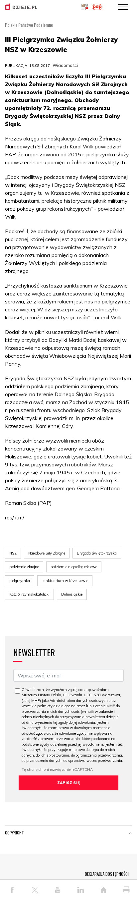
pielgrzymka (19, 580)
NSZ (13, 553)
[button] (130, 834)
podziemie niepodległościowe (74, 566)
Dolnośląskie (71, 594)
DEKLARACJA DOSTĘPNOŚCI (107, 874)
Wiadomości (65, 65)
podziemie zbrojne (24, 566)
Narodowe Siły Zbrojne (46, 553)
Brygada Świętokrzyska (97, 553)
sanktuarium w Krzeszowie (65, 580)
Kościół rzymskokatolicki (29, 594)
